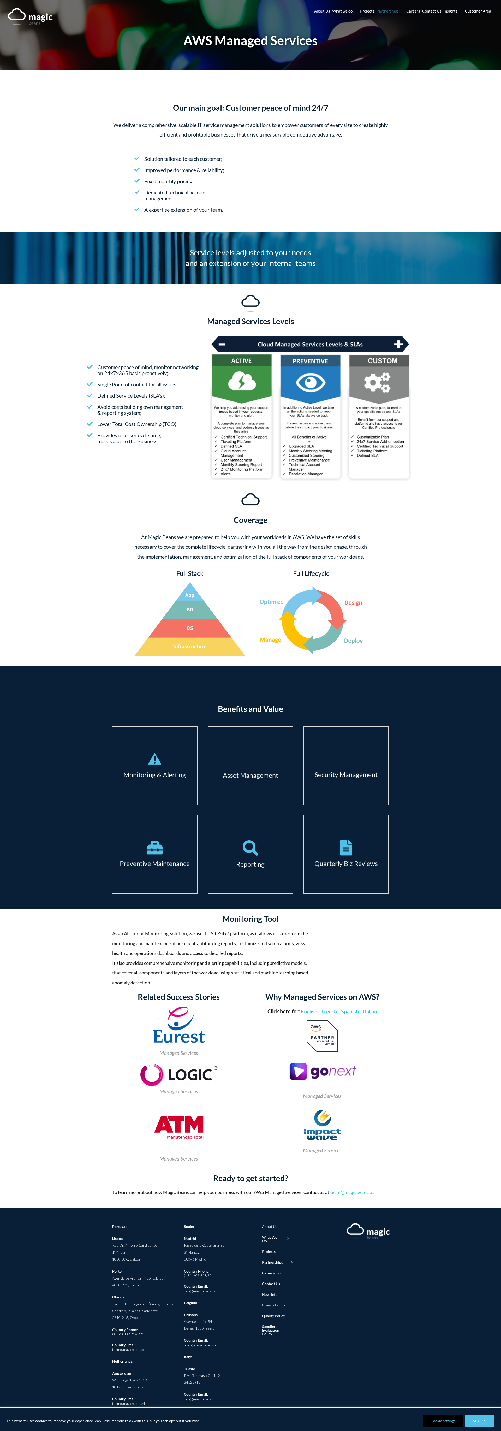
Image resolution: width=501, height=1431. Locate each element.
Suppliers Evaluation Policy (270, 1330)
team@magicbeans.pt (352, 1192)
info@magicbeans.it (199, 1399)
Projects (269, 1251)
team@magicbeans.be (200, 1345)
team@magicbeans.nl (128, 1403)
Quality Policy (273, 1316)
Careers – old (273, 1273)
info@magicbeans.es (200, 1291)
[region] (250, 1419)
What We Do (269, 1239)
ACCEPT (480, 1420)
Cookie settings (443, 1420)
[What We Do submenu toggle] (287, 1239)
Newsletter (271, 1294)
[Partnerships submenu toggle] (291, 1262)
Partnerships (272, 1262)
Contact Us (271, 1283)
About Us (269, 1226)
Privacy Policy (273, 1305)
